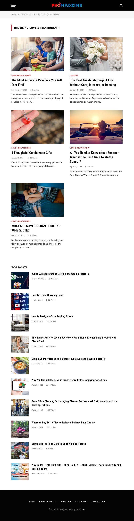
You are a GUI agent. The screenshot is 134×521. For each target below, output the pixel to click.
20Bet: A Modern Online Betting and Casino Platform (60, 273)
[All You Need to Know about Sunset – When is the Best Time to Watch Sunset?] (96, 127)
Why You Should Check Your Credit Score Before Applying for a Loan (69, 380)
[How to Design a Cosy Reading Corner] (20, 322)
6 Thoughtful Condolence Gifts (31, 153)
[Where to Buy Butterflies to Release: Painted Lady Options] (20, 429)
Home (32, 501)
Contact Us (98, 501)
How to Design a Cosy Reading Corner (53, 316)
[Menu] (13, 5)
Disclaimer (81, 501)
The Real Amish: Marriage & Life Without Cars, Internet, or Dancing (93, 82)
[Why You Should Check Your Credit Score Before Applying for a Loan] (20, 386)
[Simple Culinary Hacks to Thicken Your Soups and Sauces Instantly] (20, 365)
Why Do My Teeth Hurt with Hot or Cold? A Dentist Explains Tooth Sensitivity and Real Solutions (76, 466)
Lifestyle (74, 75)
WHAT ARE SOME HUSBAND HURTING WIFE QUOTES (35, 228)
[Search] (121, 5)
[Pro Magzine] (67, 5)
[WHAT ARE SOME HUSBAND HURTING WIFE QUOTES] (37, 200)
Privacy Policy (48, 501)
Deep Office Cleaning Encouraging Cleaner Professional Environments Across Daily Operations (74, 403)
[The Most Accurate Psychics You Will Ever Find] (37, 54)
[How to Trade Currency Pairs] (20, 301)
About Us (65, 501)
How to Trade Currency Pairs (48, 295)
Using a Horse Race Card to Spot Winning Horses (59, 443)
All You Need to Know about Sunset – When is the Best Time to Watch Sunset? (95, 157)
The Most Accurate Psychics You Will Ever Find (36, 82)
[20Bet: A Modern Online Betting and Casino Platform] (20, 280)
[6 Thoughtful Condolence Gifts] (37, 127)
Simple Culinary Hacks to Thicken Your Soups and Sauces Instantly (68, 358)
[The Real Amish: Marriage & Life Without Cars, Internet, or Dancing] (96, 54)
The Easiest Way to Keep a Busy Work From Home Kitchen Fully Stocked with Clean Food (74, 339)
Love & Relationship (21, 75)
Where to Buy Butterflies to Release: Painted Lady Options (64, 422)
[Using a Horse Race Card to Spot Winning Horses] (20, 450)
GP (83, 509)
